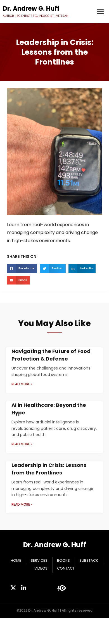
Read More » (21, 384)
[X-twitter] (13, 588)
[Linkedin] (24, 588)
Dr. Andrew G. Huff (54, 544)
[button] (100, 11)
